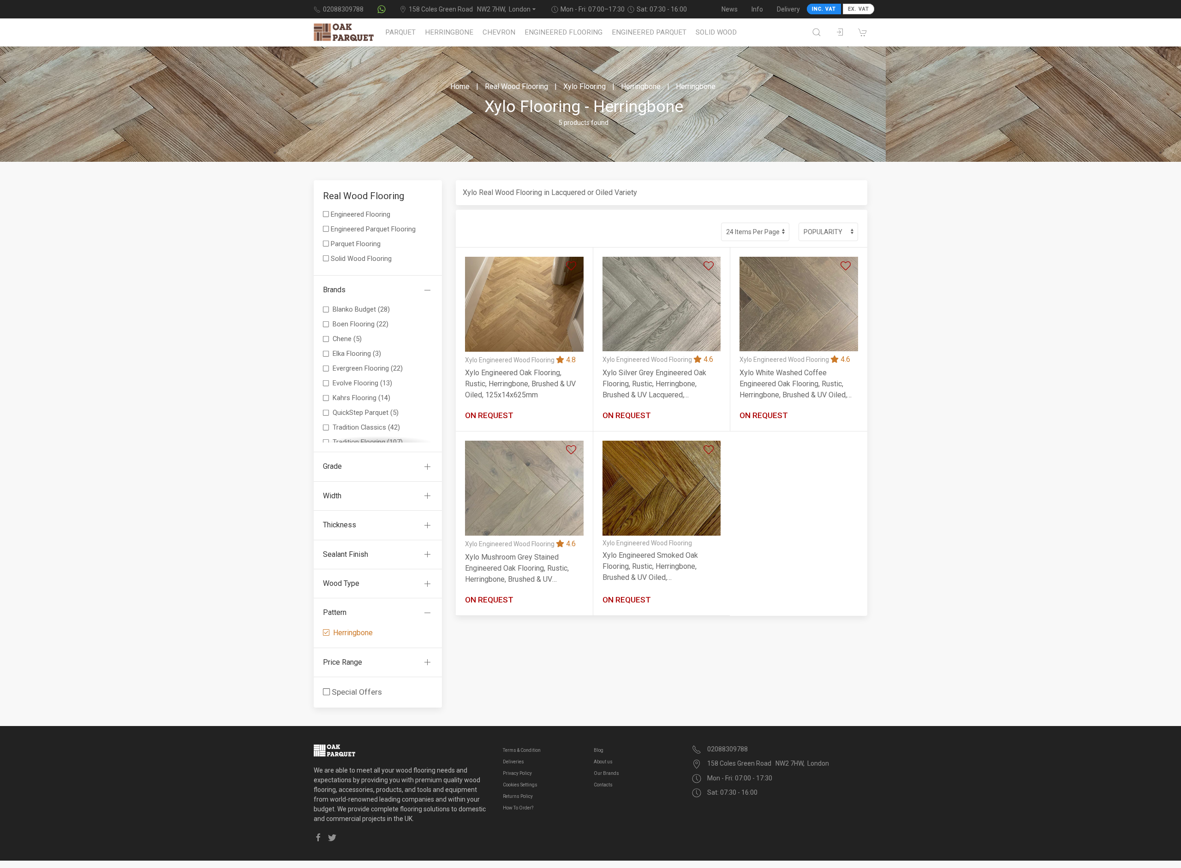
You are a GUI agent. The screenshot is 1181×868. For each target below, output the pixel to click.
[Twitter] (332, 837)
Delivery (788, 9)
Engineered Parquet (649, 32)
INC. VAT (824, 9)
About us (603, 761)
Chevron (499, 32)
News (730, 9)
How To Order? (518, 807)
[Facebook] (318, 837)
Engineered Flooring (563, 32)
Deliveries (513, 761)
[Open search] (816, 32)
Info (757, 9)
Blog (598, 750)
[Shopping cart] (862, 32)
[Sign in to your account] (839, 32)
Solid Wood (716, 32)
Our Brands (606, 773)
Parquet (400, 32)
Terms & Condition (522, 750)
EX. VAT (858, 9)
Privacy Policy (517, 773)
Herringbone (449, 32)
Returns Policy (518, 796)
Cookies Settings (520, 784)
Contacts (603, 784)
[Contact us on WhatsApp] (381, 9)
